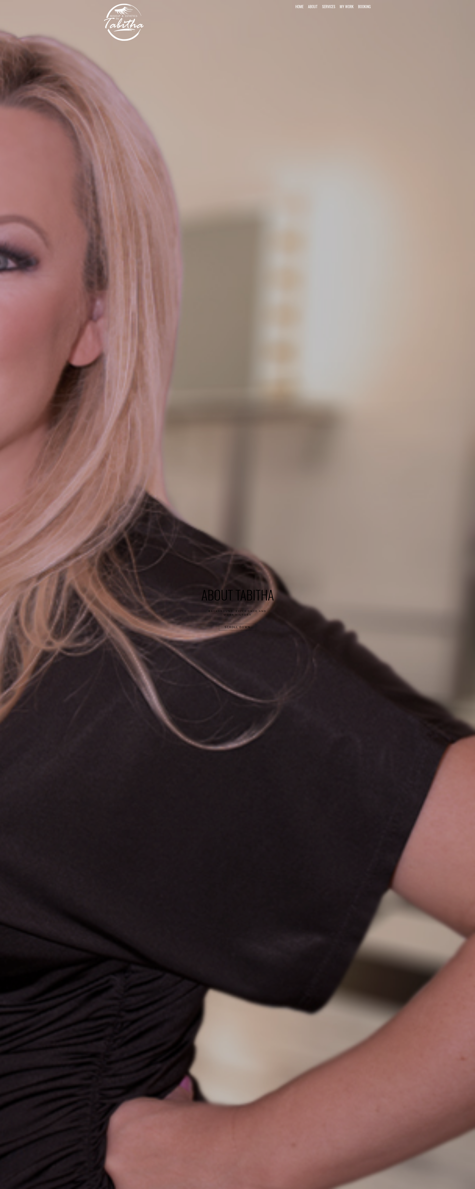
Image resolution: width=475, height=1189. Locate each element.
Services (328, 6)
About (313, 6)
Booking (364, 6)
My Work (347, 6)
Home (299, 6)
